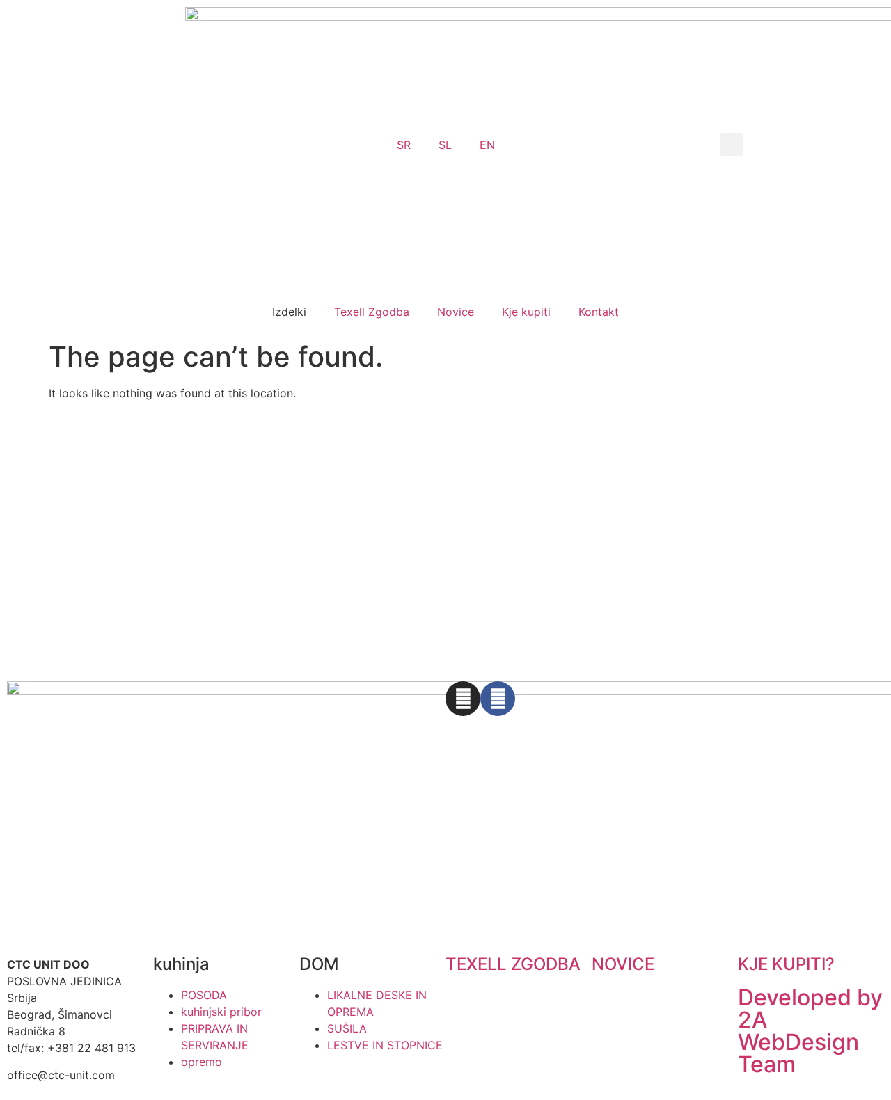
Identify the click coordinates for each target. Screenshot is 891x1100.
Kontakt (598, 312)
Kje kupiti (526, 312)
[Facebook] (497, 698)
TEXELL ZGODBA (513, 964)
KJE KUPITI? (786, 964)
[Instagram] (463, 698)
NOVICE (623, 964)
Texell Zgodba (371, 312)
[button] (731, 144)
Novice (455, 312)
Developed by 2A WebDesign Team (810, 1031)
